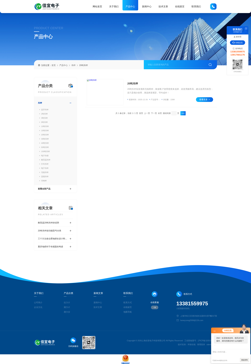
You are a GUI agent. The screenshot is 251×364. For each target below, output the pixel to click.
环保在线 (192, 344)
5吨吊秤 (44, 122)
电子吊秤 (45, 168)
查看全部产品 (44, 189)
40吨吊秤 (45, 143)
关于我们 (114, 6)
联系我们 (196, 6)
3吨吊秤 (44, 118)
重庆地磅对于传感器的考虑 (50, 246)
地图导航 (127, 312)
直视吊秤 (45, 176)
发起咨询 (244, 360)
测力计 (67, 307)
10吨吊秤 (45, 126)
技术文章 (163, 6)
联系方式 (127, 302)
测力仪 (67, 312)
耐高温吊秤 (45, 160)
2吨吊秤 (44, 114)
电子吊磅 (45, 156)
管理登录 (201, 344)
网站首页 (97, 6)
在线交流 (239, 43)
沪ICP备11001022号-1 (207, 340)
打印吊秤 (45, 164)
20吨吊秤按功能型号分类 (49, 231)
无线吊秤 (45, 172)
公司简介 (38, 302)
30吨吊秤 (45, 139)
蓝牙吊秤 (45, 110)
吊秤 (73, 65)
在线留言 (179, 6)
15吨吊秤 (45, 130)
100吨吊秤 (45, 151)
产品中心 (130, 6)
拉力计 (67, 302)
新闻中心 (147, 6)
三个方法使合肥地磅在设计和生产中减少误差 (55, 239)
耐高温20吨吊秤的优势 (48, 223)
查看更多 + (204, 99)
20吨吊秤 (45, 135)
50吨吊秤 (45, 147)
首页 (54, 65)
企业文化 (38, 307)
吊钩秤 (44, 181)
